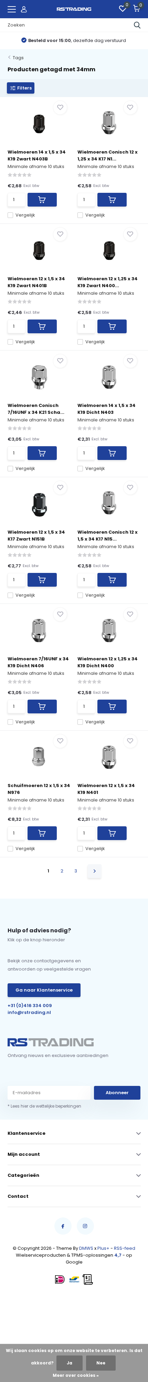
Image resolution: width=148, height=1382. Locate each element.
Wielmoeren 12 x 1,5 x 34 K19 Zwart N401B (36, 282)
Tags (18, 57)
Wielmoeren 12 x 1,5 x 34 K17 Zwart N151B (36, 535)
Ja (69, 1363)
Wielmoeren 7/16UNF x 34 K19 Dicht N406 (38, 662)
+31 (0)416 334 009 (30, 1005)
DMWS (86, 1248)
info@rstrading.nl (29, 1012)
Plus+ (103, 1248)
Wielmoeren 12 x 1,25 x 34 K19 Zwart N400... (107, 282)
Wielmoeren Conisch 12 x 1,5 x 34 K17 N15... (107, 535)
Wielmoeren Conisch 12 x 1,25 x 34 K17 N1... (107, 155)
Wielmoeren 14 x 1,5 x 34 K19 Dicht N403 (106, 409)
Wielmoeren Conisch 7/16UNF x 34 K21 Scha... (36, 409)
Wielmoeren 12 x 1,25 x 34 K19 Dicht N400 (107, 662)
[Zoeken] (137, 25)
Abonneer (117, 1092)
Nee (100, 1363)
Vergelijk (25, 215)
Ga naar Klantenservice (44, 990)
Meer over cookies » (76, 1375)
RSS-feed (124, 1248)
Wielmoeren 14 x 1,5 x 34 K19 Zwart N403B (37, 155)
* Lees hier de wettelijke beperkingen (44, 1106)
